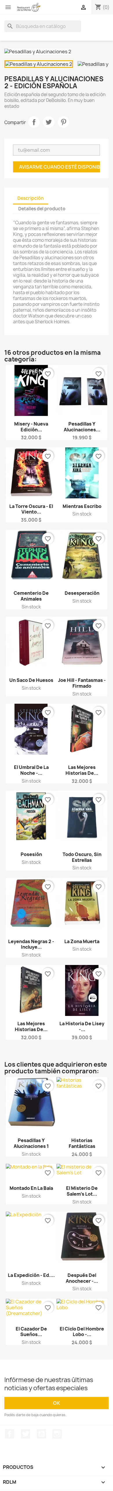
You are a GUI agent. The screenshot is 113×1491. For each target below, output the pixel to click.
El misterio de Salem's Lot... (82, 1191)
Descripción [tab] (30, 198)
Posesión (31, 854)
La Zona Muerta (81, 941)
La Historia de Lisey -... (81, 1026)
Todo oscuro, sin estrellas (82, 857)
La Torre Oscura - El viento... (31, 509)
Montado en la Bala (31, 1188)
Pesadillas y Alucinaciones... (82, 427)
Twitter (25, 1434)
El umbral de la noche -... (31, 770)
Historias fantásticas (82, 1143)
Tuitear (48, 122)
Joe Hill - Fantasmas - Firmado (82, 683)
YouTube (41, 1434)
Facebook (9, 1434)
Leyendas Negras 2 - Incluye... (31, 944)
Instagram (57, 1434)
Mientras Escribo (82, 506)
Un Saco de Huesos (31, 680)
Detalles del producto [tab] (41, 209)
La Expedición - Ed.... (31, 1275)
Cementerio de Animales (31, 596)
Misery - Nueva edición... (31, 427)
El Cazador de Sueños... (31, 1332)
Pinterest (63, 122)
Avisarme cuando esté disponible (59, 167)
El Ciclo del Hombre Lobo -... (82, 1332)
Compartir (34, 122)
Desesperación (82, 593)
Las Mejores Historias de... (81, 770)
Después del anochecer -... (82, 1278)
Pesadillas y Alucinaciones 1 (31, 1143)
